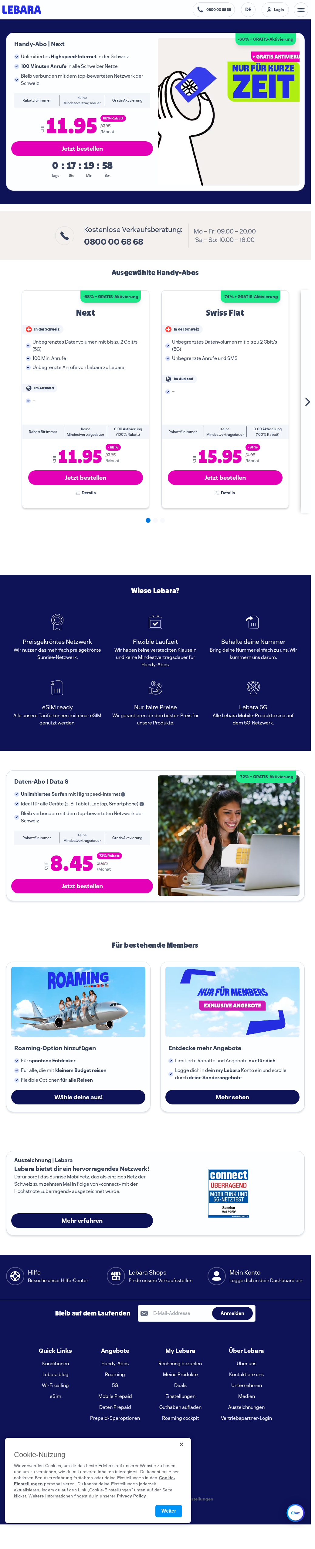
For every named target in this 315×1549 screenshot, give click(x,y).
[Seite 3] (162, 520)
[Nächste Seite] (300, 401)
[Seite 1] (148, 520)
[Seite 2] (155, 520)
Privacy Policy (131, 1496)
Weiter (168, 1511)
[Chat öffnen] (295, 1513)
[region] (98, 1480)
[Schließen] (181, 1444)
